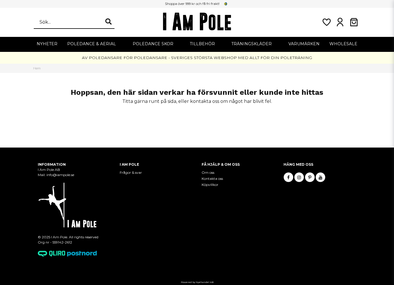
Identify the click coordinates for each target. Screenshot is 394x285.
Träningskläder (251, 43)
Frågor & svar (131, 172)
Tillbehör (202, 43)
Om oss (208, 172)
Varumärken (304, 43)
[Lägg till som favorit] (326, 22)
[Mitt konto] (340, 22)
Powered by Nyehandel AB (197, 282)
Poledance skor (153, 43)
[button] (225, 3)
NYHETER (47, 43)
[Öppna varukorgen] (354, 22)
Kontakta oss (212, 178)
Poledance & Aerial (91, 43)
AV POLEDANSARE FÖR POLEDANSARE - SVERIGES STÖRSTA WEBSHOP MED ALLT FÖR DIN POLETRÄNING (197, 57)
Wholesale (343, 43)
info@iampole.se (60, 175)
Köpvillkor (210, 184)
